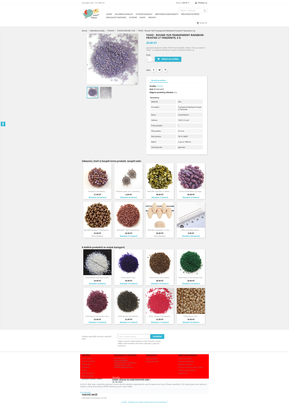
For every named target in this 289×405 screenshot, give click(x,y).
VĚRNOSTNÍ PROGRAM (187, 370)
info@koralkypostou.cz (124, 367)
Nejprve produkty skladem (162, 92)
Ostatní (133, 17)
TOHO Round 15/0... (128, 278)
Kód (151, 89)
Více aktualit (85, 392)
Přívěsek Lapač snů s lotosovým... (128, 191)
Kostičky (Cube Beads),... (97, 191)
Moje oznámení (87, 376)
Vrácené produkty (88, 361)
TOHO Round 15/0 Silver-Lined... (97, 278)
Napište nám (183, 373)
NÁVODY (152, 17)
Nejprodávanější (152, 361)
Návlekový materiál (116, 17)
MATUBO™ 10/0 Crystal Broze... (128, 230)
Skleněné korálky (124, 14)
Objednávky (86, 364)
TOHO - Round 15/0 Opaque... (159, 316)
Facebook (3, 124)
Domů (109, 14)
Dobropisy (86, 367)
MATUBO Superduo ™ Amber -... (160, 191)
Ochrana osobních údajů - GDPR (190, 367)
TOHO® (160, 86)
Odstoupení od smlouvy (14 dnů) (94, 398)
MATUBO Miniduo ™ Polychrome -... (97, 230)
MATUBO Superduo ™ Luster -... (160, 230)
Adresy (84, 370)
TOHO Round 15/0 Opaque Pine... (191, 278)
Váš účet (86, 355)
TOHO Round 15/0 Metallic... (128, 316)
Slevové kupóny (87, 373)
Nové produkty (151, 359)
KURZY (143, 17)
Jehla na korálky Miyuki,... (190, 230)
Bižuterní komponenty (166, 14)
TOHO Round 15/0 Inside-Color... (97, 316)
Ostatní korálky (144, 14)
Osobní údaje (87, 358)
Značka (153, 86)
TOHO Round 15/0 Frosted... (159, 278)
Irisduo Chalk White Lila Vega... (191, 191)
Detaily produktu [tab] (158, 80)
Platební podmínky (185, 364)
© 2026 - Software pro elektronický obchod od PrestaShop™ (144, 402)
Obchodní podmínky (186, 361)
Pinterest (165, 70)
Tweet (159, 70)
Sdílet (153, 70)
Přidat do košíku (168, 59)
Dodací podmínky (184, 359)
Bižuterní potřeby (190, 14)
